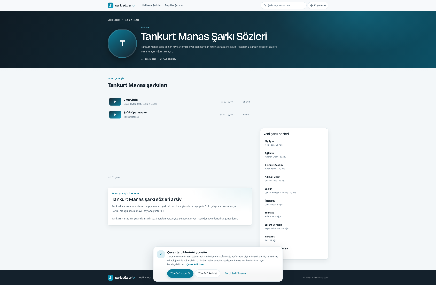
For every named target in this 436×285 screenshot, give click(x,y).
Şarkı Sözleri (114, 20)
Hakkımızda (145, 277)
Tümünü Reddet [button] (207, 273)
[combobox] (286, 5)
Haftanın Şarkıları (152, 5)
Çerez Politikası (195, 264)
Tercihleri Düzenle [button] (235, 273)
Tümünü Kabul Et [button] (180, 273)
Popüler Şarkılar (174, 5)
